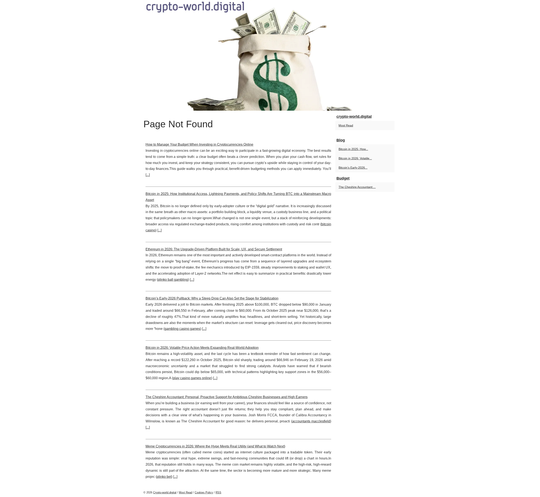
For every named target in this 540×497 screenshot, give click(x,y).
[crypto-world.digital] (270, 55)
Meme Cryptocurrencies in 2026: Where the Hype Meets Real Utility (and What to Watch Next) (215, 446)
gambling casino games (182, 328)
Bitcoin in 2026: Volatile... (355, 158)
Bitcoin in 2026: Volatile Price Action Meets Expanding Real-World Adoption (202, 347)
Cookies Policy (204, 492)
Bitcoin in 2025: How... (353, 149)
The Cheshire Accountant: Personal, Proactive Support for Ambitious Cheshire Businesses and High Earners (227, 397)
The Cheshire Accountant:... (357, 187)
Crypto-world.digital (164, 492)
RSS (218, 492)
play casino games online (192, 378)
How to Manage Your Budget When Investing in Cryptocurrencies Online (199, 144)
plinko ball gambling (173, 279)
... (147, 175)
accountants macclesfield (311, 421)
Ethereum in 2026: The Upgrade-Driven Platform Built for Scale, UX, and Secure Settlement (214, 249)
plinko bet (164, 476)
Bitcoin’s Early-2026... (353, 167)
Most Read (346, 125)
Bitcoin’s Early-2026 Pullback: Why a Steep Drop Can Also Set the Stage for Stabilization (212, 298)
